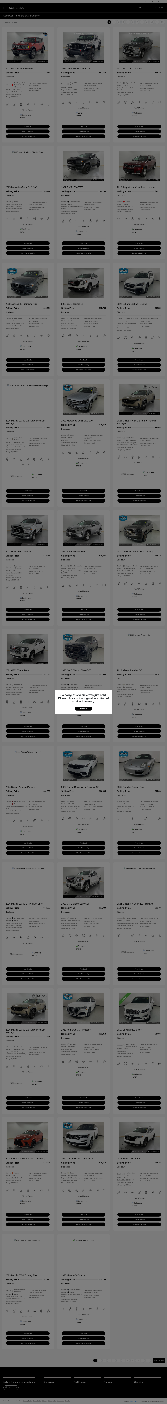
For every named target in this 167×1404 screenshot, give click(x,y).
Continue (83, 709)
